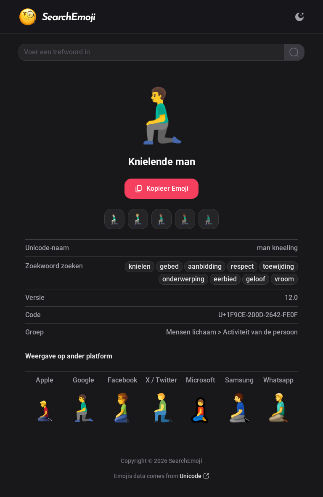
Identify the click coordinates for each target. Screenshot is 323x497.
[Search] (294, 52)
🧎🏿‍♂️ (208, 219)
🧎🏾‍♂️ (185, 219)
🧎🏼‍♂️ (138, 219)
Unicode (190, 476)
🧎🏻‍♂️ (114, 219)
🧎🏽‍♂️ (161, 219)
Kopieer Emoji (167, 188)
